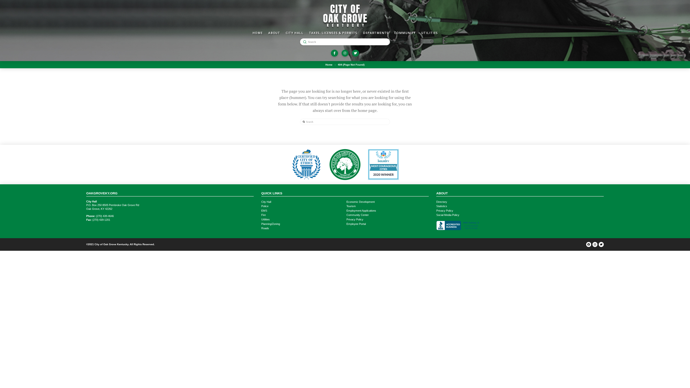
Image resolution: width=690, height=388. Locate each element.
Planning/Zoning (270, 224)
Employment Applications (361, 210)
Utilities (265, 219)
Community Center (357, 215)
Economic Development (360, 201)
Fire (263, 215)
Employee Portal (356, 224)
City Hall (266, 201)
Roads (265, 228)
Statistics (441, 206)
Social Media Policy (447, 215)
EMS (264, 210)
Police (264, 206)
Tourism (351, 206)
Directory (441, 201)
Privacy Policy (354, 219)
